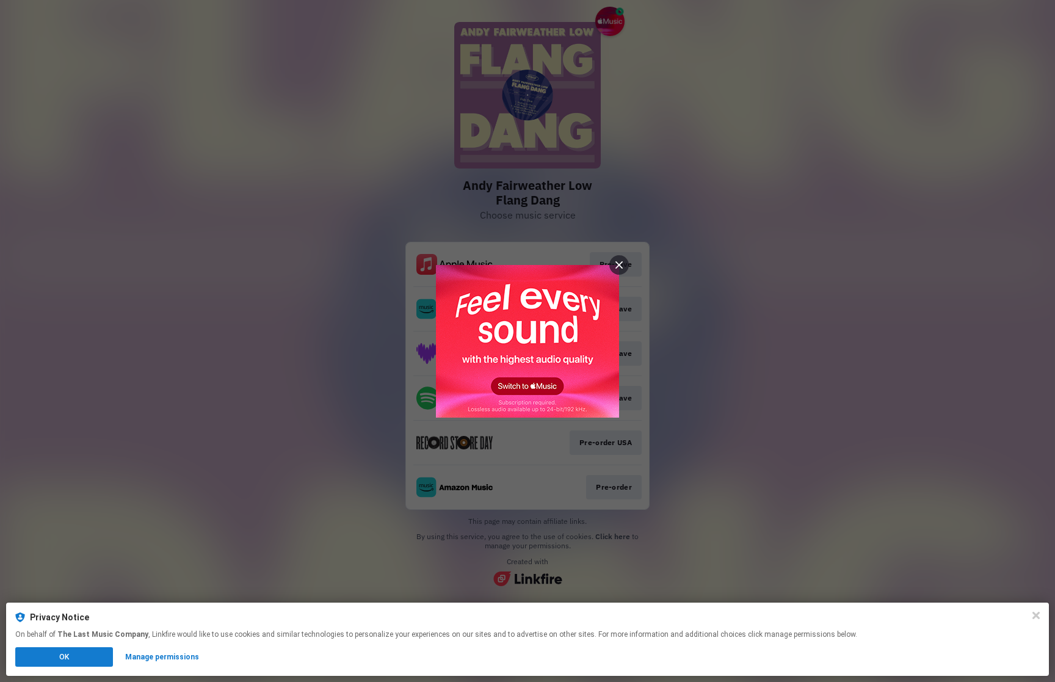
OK (64, 657)
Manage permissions (162, 657)
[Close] (1036, 615)
